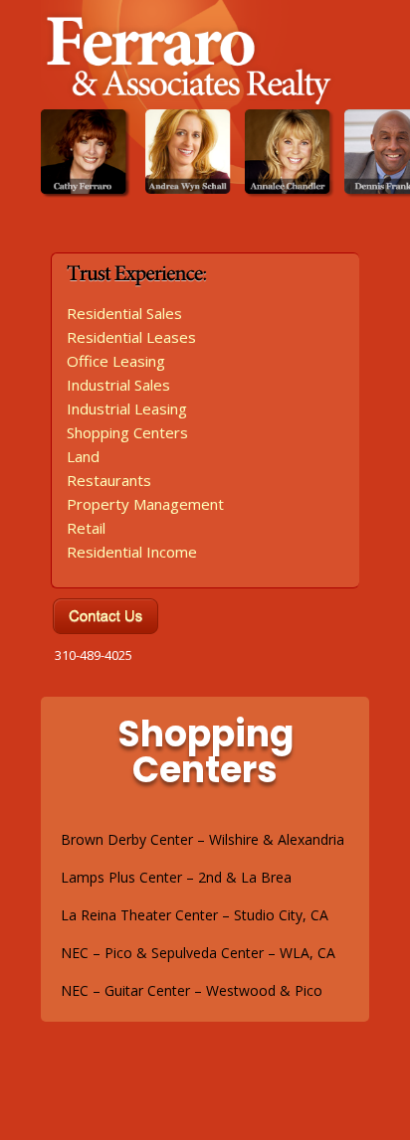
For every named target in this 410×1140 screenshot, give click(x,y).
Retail (86, 528)
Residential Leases (131, 337)
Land (83, 456)
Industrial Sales (118, 385)
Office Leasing (116, 361)
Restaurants (109, 480)
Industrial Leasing (127, 408)
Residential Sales (124, 313)
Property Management (145, 504)
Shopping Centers (127, 432)
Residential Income (132, 552)
